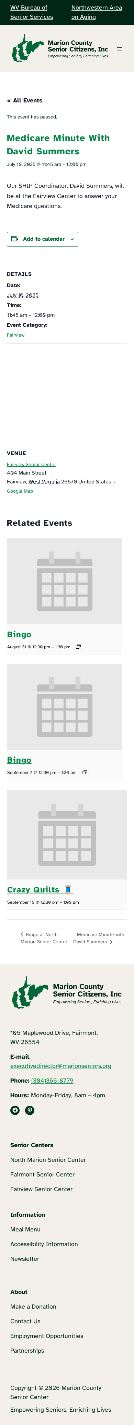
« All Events (25, 101)
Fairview (15, 335)
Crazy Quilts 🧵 (40, 890)
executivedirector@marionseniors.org (60, 1066)
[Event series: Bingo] (78, 647)
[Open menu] (119, 49)
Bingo (19, 635)
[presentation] (64, 581)
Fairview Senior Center (31, 464)
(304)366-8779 (52, 1081)
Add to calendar (44, 239)
